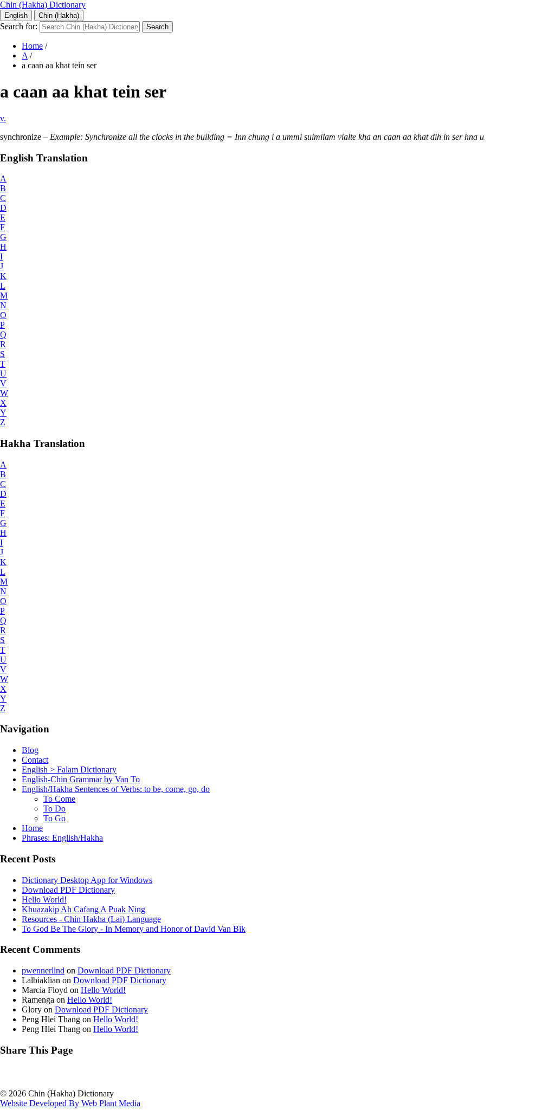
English (16, 15)
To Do (54, 808)
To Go (54, 818)
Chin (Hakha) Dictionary (43, 4)
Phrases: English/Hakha (62, 837)
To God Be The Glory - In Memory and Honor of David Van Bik (134, 928)
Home (32, 45)
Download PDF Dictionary (68, 889)
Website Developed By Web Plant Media (70, 1103)
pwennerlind (43, 970)
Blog (30, 750)
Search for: (18, 26)
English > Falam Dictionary (69, 769)
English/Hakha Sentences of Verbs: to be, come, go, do (116, 789)
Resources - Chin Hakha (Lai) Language (91, 919)
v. (3, 118)
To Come (59, 798)
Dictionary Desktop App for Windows (87, 880)
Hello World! (44, 899)
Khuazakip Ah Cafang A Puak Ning (83, 909)
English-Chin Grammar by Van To (81, 779)
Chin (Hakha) (58, 15)
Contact (35, 759)
